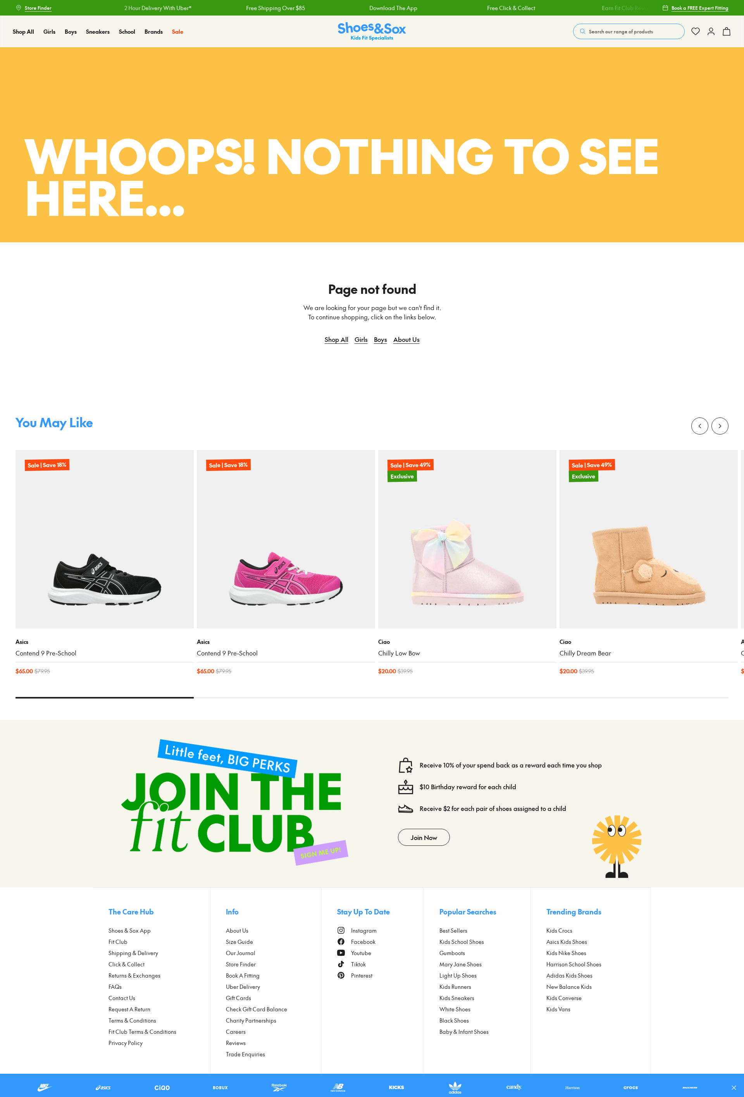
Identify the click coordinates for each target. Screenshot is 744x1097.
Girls (361, 339)
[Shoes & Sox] (372, 31)
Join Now (424, 837)
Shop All (336, 339)
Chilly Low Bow (399, 653)
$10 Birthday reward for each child (468, 787)
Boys (380, 339)
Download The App (377, 8)
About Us (406, 339)
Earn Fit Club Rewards (612, 8)
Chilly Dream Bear (585, 653)
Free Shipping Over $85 (258, 8)
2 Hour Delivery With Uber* (141, 8)
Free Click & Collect (494, 8)
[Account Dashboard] (695, 31)
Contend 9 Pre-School (46, 653)
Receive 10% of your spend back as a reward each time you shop (511, 765)
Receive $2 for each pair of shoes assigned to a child (493, 808)
